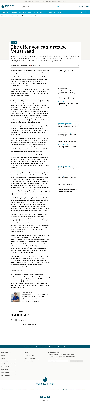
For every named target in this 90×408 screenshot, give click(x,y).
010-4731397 (86, 12)
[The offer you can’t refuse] (63, 79)
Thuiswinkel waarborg (8, 389)
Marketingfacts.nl (18, 287)
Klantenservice (5, 352)
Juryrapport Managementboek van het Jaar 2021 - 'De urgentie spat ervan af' (68, 125)
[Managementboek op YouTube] (45, 397)
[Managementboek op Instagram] (48, 397)
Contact (3, 358)
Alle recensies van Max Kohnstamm (31, 301)
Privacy (38, 389)
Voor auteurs (4, 369)
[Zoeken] (58, 6)
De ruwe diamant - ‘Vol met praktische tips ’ (68, 168)
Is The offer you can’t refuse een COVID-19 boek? (67, 135)
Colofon (32, 389)
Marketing (16, 15)
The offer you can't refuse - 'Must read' (28, 15)
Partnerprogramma (6, 375)
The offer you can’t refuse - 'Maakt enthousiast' (68, 190)
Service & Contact (81, 389)
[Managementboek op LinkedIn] (41, 397)
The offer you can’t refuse (65, 90)
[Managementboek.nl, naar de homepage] (7, 8)
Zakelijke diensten (29, 355)
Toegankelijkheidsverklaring (67, 389)
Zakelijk (27, 352)
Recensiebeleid (5, 372)
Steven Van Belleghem (19, 56)
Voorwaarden (4, 361)
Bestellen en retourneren (8, 364)
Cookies (45, 389)
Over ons (3, 355)
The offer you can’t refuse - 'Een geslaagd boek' (68, 104)
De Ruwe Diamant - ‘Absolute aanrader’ (68, 147)
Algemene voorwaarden (21, 389)
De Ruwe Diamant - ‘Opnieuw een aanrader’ (67, 178)
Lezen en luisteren (6, 367)
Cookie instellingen (54, 389)
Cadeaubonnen (29, 361)
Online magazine (8, 15)
